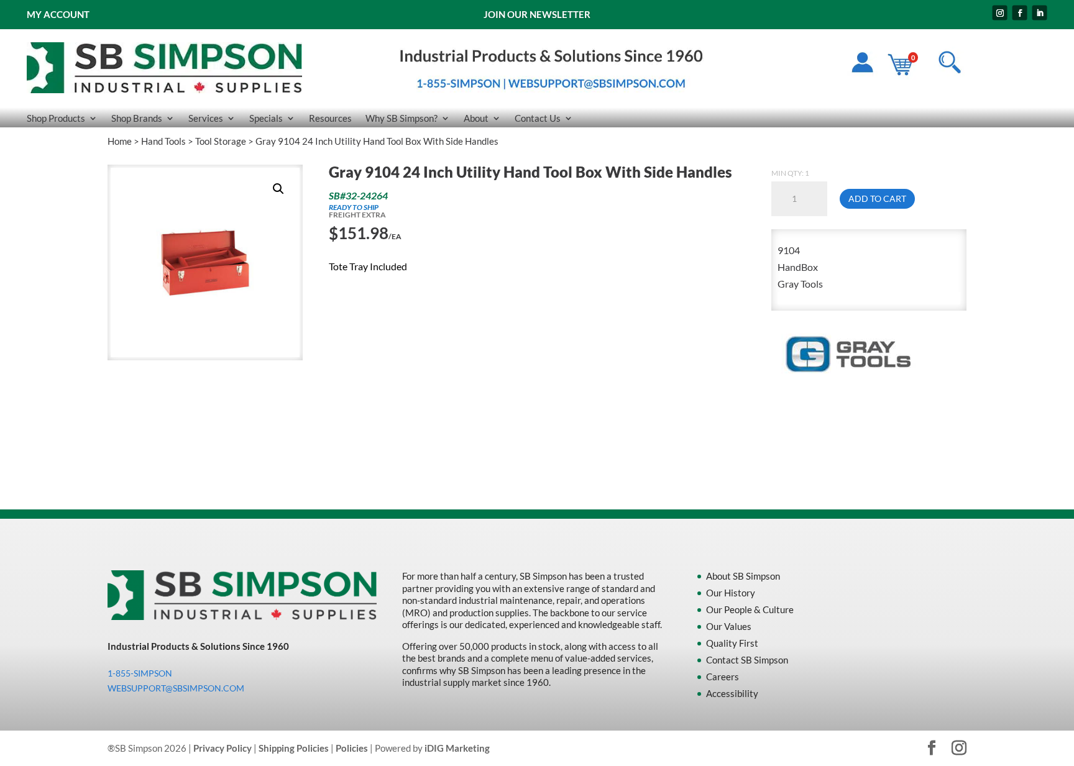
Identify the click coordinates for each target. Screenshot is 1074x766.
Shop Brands (136, 119)
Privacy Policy (222, 748)
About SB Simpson (743, 575)
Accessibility (732, 693)
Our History (730, 592)
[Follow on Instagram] (1000, 13)
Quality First (732, 643)
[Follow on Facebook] (1019, 13)
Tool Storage (220, 141)
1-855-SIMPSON (140, 673)
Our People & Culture (750, 609)
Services (205, 119)
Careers (722, 676)
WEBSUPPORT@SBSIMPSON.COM (176, 688)
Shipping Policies (294, 748)
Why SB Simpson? (401, 119)
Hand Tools (163, 141)
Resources (330, 119)
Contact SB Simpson (747, 659)
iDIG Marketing (457, 748)
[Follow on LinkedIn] (1039, 13)
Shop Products (56, 119)
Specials (266, 119)
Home (120, 141)
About (476, 119)
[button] (278, 189)
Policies (352, 748)
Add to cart (877, 198)
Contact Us (538, 119)
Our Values (728, 626)
